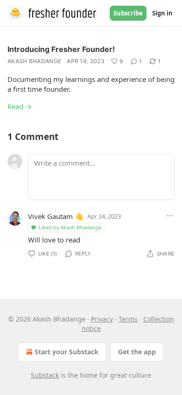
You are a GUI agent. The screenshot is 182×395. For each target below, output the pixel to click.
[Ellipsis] (169, 215)
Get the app (137, 351)
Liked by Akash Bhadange (70, 227)
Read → (19, 106)
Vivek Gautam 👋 (56, 216)
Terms (128, 319)
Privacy (102, 319)
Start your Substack (66, 351)
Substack (45, 375)
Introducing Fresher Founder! (61, 49)
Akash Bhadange (34, 61)
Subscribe (128, 13)
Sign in (162, 13)
